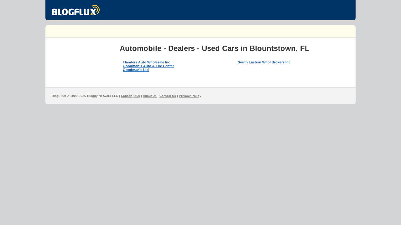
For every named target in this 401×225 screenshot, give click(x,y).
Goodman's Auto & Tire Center (148, 66)
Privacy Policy (190, 96)
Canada (127, 96)
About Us (150, 96)
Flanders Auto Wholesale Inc (146, 62)
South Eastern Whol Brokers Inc (264, 62)
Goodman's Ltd (136, 70)
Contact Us (167, 96)
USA (136, 96)
